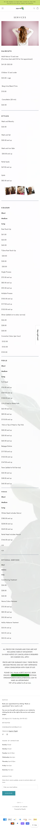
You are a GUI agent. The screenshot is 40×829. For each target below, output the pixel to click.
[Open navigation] (3, 8)
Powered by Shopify (20, 809)
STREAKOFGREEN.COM (20, 675)
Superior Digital (13, 731)
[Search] (34, 8)
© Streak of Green (20, 807)
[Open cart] (37, 8)
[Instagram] (7, 734)
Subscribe (9, 793)
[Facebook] (3, 734)
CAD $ (19, 802)
